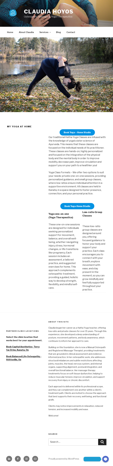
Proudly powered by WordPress (63, 458)
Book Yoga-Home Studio (77, 206)
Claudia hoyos (48, 11)
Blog (58, 32)
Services (43, 32)
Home (10, 32)
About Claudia (26, 32)
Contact (71, 32)
